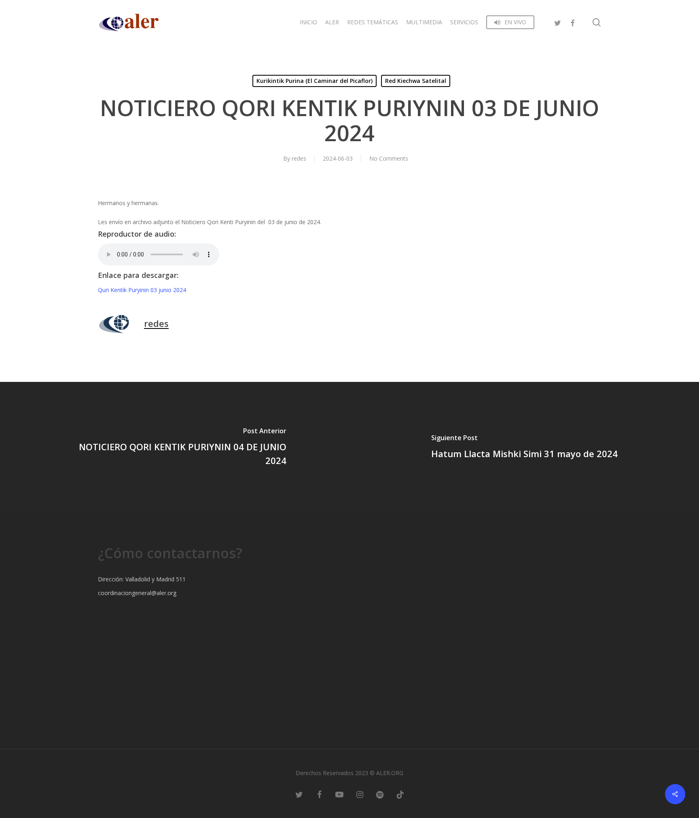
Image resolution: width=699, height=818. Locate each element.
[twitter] (558, 22)
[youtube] (339, 794)
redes (299, 158)
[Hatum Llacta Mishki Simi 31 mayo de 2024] (524, 448)
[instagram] (360, 794)
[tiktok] (400, 794)
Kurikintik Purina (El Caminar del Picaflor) (314, 81)
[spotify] (380, 794)
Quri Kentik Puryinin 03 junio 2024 (142, 290)
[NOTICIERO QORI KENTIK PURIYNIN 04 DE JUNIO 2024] (175, 448)
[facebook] (572, 22)
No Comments (388, 158)
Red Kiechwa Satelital (415, 81)
